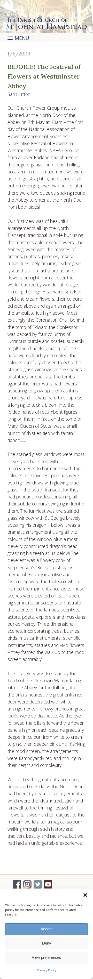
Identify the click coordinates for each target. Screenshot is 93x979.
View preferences (46, 957)
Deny (46, 943)
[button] (85, 895)
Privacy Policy (46, 970)
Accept (46, 929)
